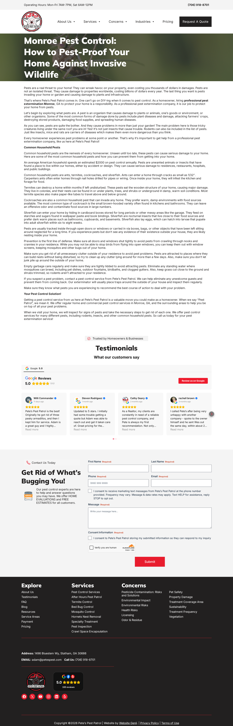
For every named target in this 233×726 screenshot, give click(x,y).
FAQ (24, 602)
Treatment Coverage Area (186, 602)
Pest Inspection (81, 626)
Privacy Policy (149, 723)
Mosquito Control (82, 611)
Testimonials (29, 597)
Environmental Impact (136, 600)
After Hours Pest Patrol (86, 597)
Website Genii (128, 723)
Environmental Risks (135, 605)
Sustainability (177, 606)
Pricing (168, 22)
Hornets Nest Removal (86, 616)
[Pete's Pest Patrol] (31, 30)
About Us (64, 22)
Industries (143, 22)
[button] (21, 414)
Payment (27, 621)
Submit (150, 562)
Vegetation (176, 616)
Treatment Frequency (183, 611)
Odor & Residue (132, 620)
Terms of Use (170, 723)
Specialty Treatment (84, 621)
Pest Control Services (85, 592)
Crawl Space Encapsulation (89, 631)
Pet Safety (176, 592)
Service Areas (30, 616)
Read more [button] (31, 429)
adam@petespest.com (47, 659)
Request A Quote (195, 22)
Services (90, 22)
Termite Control (81, 602)
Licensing (128, 615)
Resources (28, 611)
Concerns (116, 22)
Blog (24, 606)
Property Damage (181, 597)
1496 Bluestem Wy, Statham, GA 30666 (60, 653)
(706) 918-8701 (198, 5)
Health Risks (130, 610)
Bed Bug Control (82, 606)
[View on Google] (28, 400)
